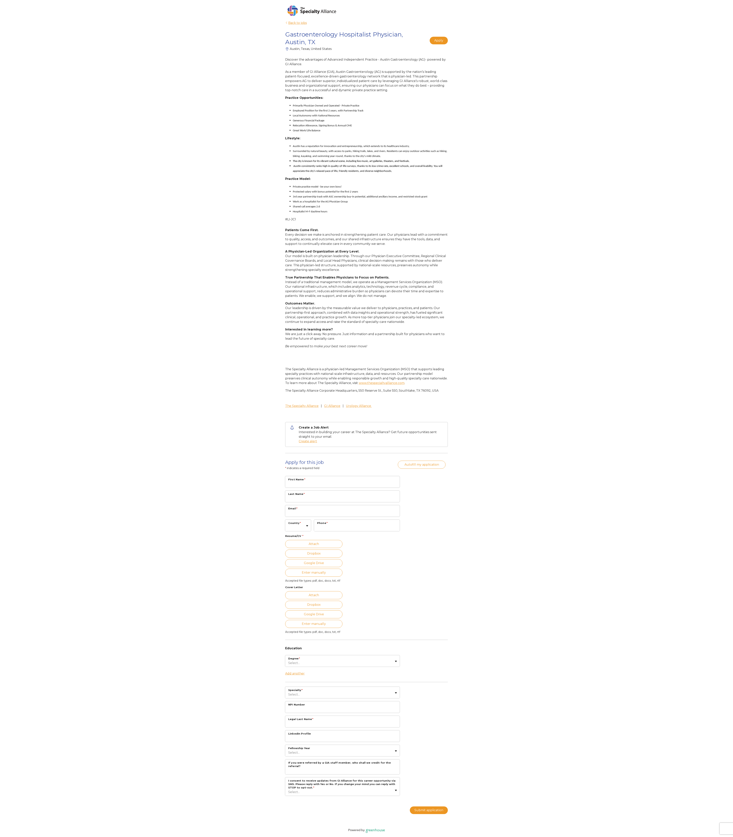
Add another (295, 673)
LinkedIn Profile (299, 733)
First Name (296, 479)
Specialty (295, 690)
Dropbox (314, 553)
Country (294, 522)
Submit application (428, 810)
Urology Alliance (359, 406)
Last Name (296, 493)
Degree (294, 658)
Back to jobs (297, 23)
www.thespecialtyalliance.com (381, 383)
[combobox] (288, 527)
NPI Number (296, 704)
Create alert (308, 441)
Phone (322, 522)
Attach (314, 544)
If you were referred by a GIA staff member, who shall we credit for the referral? (339, 764)
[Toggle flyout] (307, 526)
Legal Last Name (300, 719)
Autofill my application (421, 464)
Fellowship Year (299, 748)
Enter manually (314, 572)
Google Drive (314, 563)
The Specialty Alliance (302, 406)
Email (292, 508)
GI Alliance (332, 406)
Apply (438, 40)
